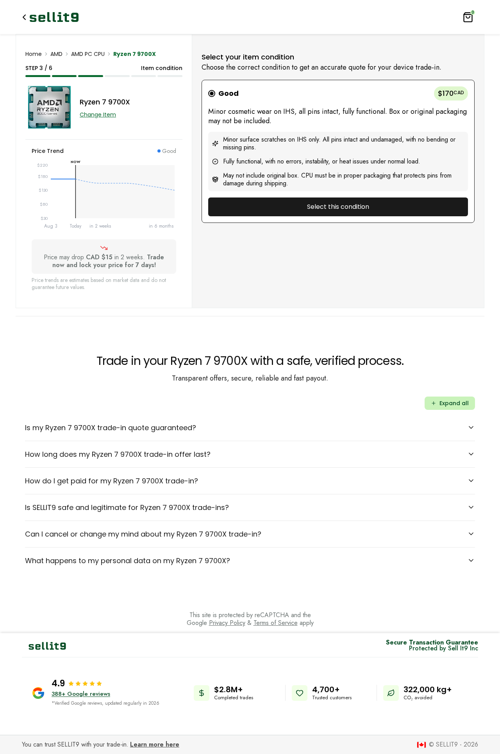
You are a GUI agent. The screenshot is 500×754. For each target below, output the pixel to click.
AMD (56, 54)
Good (228, 93)
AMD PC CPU (88, 54)
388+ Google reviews (81, 693)
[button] (338, 151)
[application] (104, 197)
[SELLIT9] (54, 17)
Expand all (454, 403)
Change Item (98, 114)
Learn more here (154, 744)
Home (33, 54)
